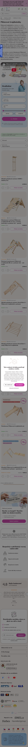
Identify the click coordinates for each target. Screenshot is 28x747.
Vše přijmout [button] (19, 384)
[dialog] (14, 373)
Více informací (14, 381)
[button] (14, 388)
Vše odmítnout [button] (8, 384)
